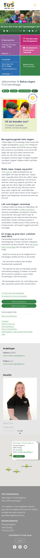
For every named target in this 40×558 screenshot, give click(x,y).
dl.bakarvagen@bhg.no (9, 68)
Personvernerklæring (9, 316)
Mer (34, 91)
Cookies (20, 541)
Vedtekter (5, 321)
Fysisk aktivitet (24, 91)
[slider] (12, 31)
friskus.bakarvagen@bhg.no (14, 364)
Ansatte (14, 91)
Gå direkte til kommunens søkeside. (30, 50)
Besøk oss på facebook (19, 302)
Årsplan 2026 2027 (8, 324)
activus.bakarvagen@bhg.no (14, 356)
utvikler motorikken (27, 209)
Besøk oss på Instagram (19, 306)
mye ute (8, 172)
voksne (21, 145)
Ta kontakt (19, 125)
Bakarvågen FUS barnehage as (23, 443)
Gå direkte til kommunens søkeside (14, 296)
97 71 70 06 (6, 66)
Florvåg (9, 527)
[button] (16, 472)
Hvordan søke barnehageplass (13, 293)
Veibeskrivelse (19, 456)
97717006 (19, 450)
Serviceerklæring (8, 326)
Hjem (6, 91)
